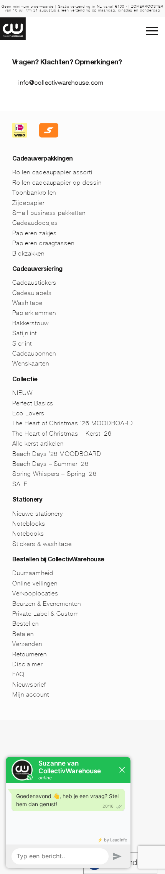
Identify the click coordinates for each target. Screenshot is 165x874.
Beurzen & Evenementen (46, 603)
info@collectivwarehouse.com (61, 82)
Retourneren (29, 654)
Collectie (24, 380)
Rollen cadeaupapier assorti (52, 172)
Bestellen (25, 623)
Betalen (23, 634)
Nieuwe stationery (37, 513)
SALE (20, 484)
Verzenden (27, 644)
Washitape (27, 303)
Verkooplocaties (35, 593)
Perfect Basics (32, 403)
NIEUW (22, 393)
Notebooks (28, 533)
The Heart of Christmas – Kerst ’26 (62, 433)
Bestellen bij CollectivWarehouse (58, 560)
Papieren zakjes (34, 233)
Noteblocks (28, 523)
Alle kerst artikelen (38, 443)
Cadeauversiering (37, 270)
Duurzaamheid (32, 573)
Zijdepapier (28, 203)
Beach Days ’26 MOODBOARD (56, 453)
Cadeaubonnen (34, 353)
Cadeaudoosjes (35, 222)
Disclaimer (27, 664)
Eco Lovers (28, 413)
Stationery (27, 500)
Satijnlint (24, 333)
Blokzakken (28, 253)
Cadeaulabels (32, 293)
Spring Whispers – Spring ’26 (54, 473)
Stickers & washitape (42, 544)
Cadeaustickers (34, 282)
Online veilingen (35, 583)
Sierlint (22, 343)
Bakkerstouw (30, 323)
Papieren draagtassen (43, 243)
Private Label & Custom (45, 613)
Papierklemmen (34, 312)
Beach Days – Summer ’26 (50, 463)
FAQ (18, 674)
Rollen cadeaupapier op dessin (57, 182)
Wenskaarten (30, 363)
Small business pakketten (49, 212)
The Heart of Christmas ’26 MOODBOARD (72, 423)
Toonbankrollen (34, 192)
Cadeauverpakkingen (42, 159)
